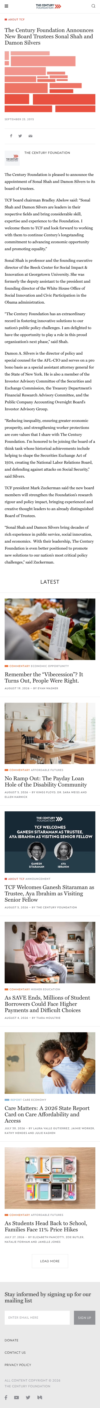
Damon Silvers (73, 181)
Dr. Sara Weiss (68, 792)
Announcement (37, 878)
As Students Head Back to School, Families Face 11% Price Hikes (46, 1226)
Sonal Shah (42, 181)
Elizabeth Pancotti (48, 1237)
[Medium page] (39, 1397)
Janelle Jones (49, 1241)
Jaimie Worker (82, 1128)
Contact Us (15, 1352)
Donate (12, 1340)
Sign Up (84, 1318)
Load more (50, 1261)
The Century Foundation (47, 153)
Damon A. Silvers (20, 353)
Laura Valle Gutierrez (51, 1128)
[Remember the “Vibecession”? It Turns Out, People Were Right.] (50, 629)
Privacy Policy (18, 1365)
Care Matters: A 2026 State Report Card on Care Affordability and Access (47, 1114)
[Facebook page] (6, 1397)
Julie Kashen (45, 1133)
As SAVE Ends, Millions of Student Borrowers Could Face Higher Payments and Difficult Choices (47, 1004)
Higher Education (45, 989)
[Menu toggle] (6, 5)
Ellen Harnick (16, 797)
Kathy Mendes (16, 1133)
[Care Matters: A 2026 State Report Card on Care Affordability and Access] (50, 1063)
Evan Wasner (48, 688)
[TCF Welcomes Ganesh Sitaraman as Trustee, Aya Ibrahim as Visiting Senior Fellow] (50, 842)
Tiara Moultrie (48, 1018)
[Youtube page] (16, 1397)
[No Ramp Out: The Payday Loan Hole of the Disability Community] (50, 733)
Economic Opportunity (50, 666)
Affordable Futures (47, 770)
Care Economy (35, 1099)
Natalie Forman (17, 1241)
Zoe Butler (74, 1237)
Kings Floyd (46, 792)
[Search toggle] (93, 5)
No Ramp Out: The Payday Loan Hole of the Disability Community (46, 781)
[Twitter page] (28, 1397)
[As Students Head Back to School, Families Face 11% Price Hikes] (50, 1178)
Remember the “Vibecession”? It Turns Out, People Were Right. (44, 677)
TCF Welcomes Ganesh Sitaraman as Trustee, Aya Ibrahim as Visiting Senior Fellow (49, 893)
